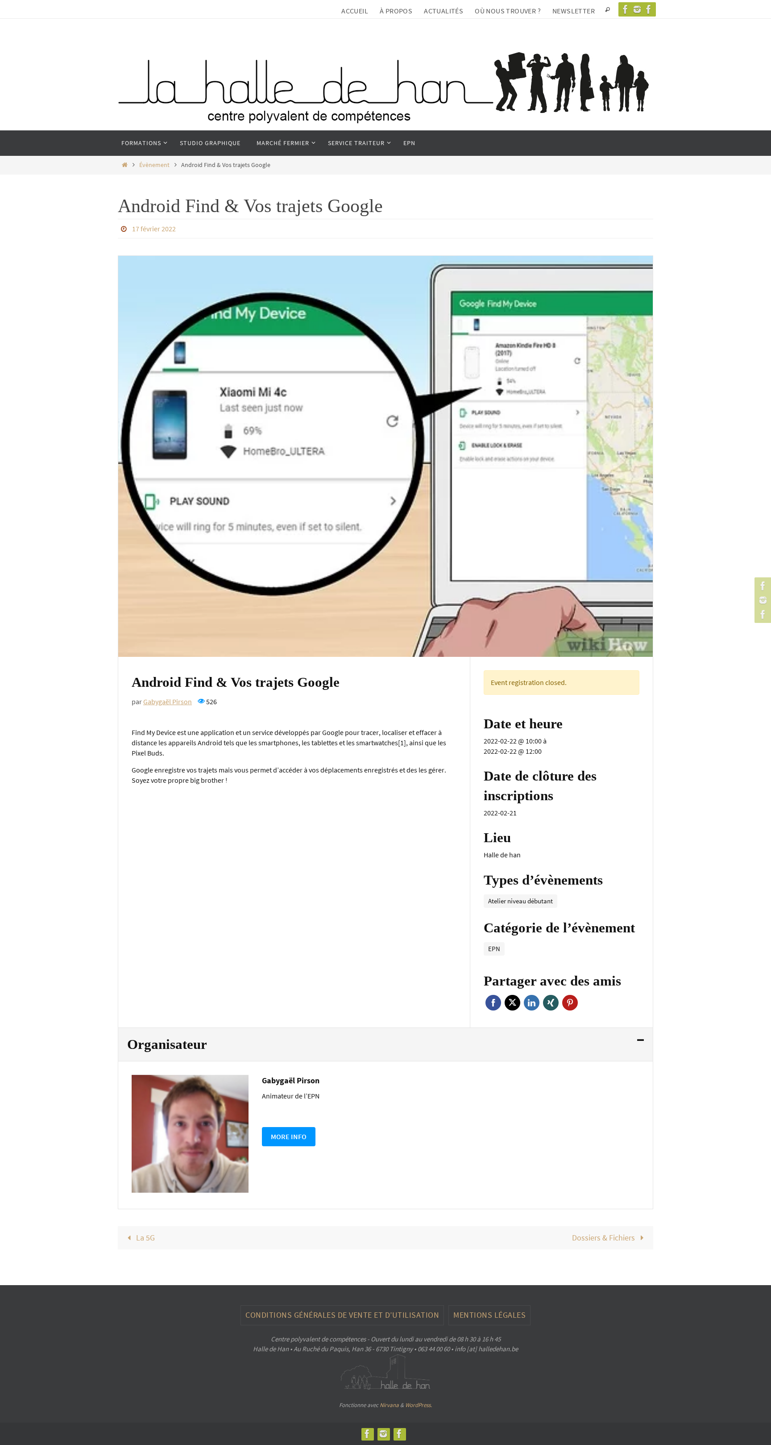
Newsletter (573, 10)
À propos (396, 10)
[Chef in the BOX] (649, 9)
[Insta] (637, 9)
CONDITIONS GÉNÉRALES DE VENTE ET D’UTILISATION (342, 1315)
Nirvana (389, 1405)
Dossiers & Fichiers (604, 1237)
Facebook (493, 1003)
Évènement (154, 165)
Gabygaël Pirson (167, 701)
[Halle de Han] (625, 9)
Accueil (354, 10)
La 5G (144, 1237)
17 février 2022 (154, 228)
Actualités (443, 10)
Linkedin (531, 1003)
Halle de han (502, 854)
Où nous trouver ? (508, 10)
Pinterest (570, 1003)
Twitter (512, 1003)
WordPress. (418, 1405)
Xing (551, 1003)
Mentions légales (489, 1315)
